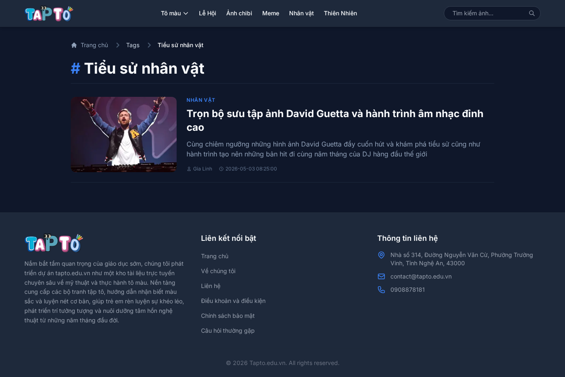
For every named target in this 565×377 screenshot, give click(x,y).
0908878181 (407, 289)
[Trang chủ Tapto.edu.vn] (49, 13)
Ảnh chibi (239, 13)
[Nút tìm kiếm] (532, 13)
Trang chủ (94, 44)
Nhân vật (301, 13)
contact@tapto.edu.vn (421, 276)
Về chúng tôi (218, 270)
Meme (270, 13)
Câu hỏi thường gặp (228, 330)
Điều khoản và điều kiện (233, 300)
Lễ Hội (207, 13)
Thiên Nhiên (340, 13)
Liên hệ (210, 285)
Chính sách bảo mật (228, 315)
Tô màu (171, 13)
